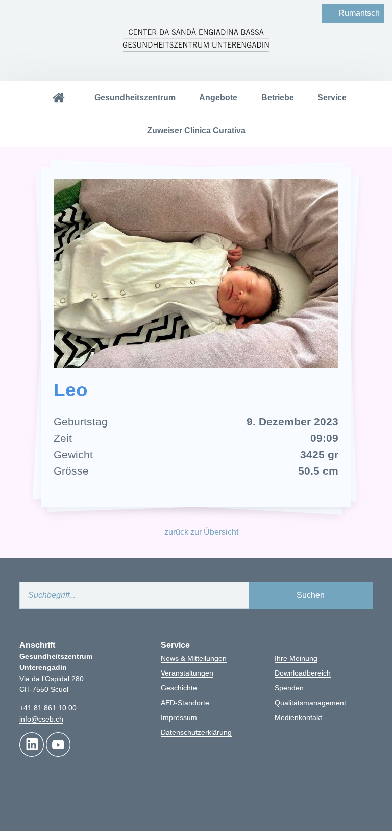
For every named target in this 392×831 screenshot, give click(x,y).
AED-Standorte (185, 703)
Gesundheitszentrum (135, 97)
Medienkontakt (298, 717)
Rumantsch (359, 13)
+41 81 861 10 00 (48, 708)
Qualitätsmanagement (310, 703)
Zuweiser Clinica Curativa (196, 130)
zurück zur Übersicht (201, 532)
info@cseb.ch (41, 719)
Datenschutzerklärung (196, 732)
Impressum (179, 717)
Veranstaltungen (187, 673)
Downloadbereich (303, 673)
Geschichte (179, 688)
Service (332, 97)
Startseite (58, 98)
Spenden (289, 688)
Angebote (218, 97)
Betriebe (277, 97)
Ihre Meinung (296, 658)
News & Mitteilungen (194, 658)
